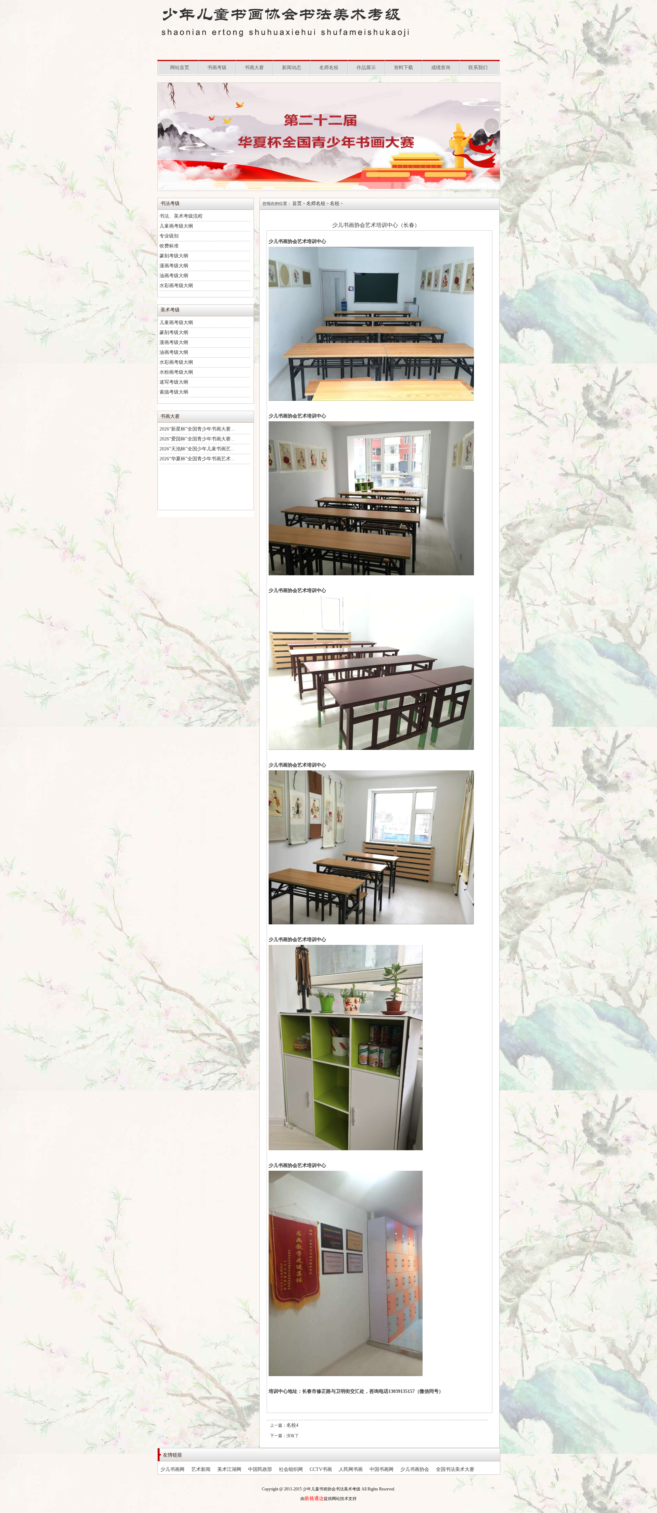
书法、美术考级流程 (181, 216)
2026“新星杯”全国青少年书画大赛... (197, 429)
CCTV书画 (321, 1469)
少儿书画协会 (414, 1469)
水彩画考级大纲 (176, 285)
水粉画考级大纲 (176, 372)
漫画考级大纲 (173, 265)
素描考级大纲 (173, 392)
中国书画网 (382, 1469)
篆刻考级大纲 (173, 255)
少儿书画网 (172, 1469)
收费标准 (169, 245)
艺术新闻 (200, 1469)
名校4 (292, 1425)
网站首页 (179, 67)
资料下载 (403, 67)
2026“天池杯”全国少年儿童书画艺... (197, 448)
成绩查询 (440, 67)
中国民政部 (260, 1469)
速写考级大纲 (173, 382)
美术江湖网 (229, 1469)
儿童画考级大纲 (176, 226)
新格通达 (314, 1498)
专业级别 (169, 236)
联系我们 (478, 67)
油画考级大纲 (173, 275)
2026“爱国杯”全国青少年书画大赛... (197, 438)
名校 (334, 203)
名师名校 (328, 67)
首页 (297, 203)
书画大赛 (254, 67)
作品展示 (366, 67)
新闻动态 (291, 67)
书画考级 (217, 67)
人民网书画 (351, 1469)
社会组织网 (291, 1469)
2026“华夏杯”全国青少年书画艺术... (197, 458)
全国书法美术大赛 (455, 1469)
